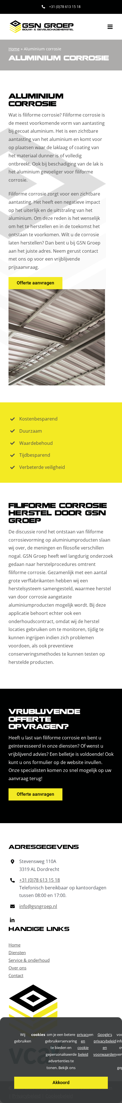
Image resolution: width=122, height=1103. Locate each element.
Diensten (17, 952)
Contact (16, 975)
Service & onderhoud (29, 960)
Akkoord (61, 1082)
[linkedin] (12, 920)
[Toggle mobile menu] (110, 27)
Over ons (17, 968)
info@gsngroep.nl (38, 906)
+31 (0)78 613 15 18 (39, 880)
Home (14, 48)
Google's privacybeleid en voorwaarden (104, 1044)
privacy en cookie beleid (83, 1044)
